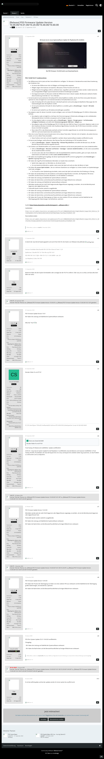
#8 (98, 577)
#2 (98, 238)
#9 (98, 636)
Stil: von (52, 753)
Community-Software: (52, 750)
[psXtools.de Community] (20, 5)
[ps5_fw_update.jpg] (62, 55)
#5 (98, 369)
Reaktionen (9, 55)
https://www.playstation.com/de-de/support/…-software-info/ (49, 205)
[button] (70, 5)
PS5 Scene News (12, 734)
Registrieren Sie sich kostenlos (55, 715)
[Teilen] (99, 31)
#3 (98, 269)
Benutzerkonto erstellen (56, 719)
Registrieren (89, 5)
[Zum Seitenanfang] (101, 756)
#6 (98, 436)
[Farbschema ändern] (100, 5)
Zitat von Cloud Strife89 (36, 441)
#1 (98, 36)
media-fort (10, 736)
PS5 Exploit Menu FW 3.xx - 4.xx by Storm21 (53, 734)
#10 (98, 678)
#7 (98, 506)
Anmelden (81, 5)
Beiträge (9, 56)
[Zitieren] (97, 231)
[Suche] (96, 5)
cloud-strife (40, 655)
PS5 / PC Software (45, 737)
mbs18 (20, 27)
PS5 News (10, 737)
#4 (98, 310)
